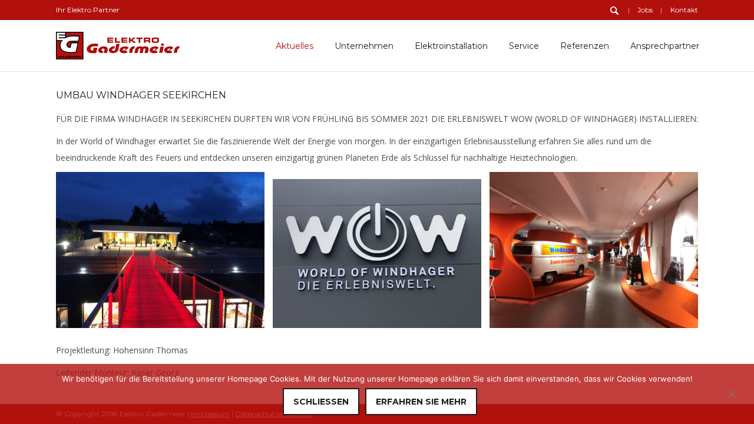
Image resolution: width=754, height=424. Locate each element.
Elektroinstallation (451, 46)
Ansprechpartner (664, 46)
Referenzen (584, 46)
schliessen (321, 401)
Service (524, 46)
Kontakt (684, 9)
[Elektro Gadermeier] (118, 43)
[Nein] (731, 394)
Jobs (645, 9)
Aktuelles (294, 46)
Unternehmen (364, 46)
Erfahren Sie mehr (421, 401)
